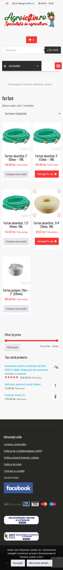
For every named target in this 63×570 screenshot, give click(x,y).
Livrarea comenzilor (15, 444)
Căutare (52, 50)
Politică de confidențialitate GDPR (23, 451)
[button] (58, 65)
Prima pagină (14, 84)
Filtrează (12, 347)
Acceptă (18, 563)
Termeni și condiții (14, 471)
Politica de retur (13, 464)
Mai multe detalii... (39, 563)
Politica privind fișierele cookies (21, 457)
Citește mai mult (16, 174)
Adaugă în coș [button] (45, 174)
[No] (58, 557)
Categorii (14, 66)
